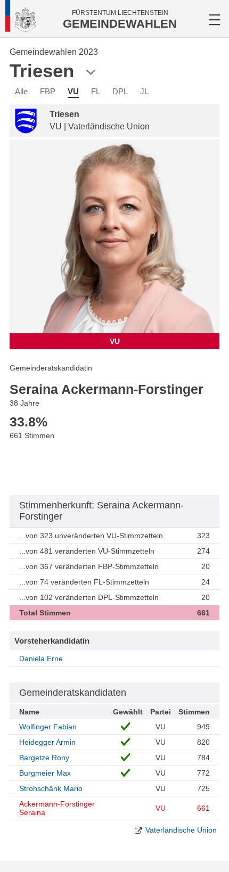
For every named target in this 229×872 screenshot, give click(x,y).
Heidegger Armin (47, 742)
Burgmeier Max (45, 773)
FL (95, 91)
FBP (47, 91)
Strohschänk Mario (51, 788)
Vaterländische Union (181, 830)
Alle (21, 91)
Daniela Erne (41, 658)
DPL (120, 91)
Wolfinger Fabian (48, 726)
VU (73, 91)
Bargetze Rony (44, 757)
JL (144, 91)
